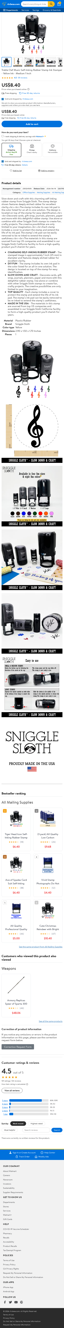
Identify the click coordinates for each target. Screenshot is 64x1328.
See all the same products (50, 1021)
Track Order (24, 1156)
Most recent (18, 1123)
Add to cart (32, 124)
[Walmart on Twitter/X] (10, 1302)
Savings (36, 10)
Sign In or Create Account (24, 1152)
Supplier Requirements (13, 1192)
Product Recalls (10, 1246)
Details (25, 165)
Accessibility (8, 1241)
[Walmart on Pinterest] (21, 1302)
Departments (12, 10)
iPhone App (8, 1287)
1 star (5, 1114)
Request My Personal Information (17, 1273)
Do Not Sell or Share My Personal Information (23, 1277)
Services (25, 10)
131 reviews (22, 78)
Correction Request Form (18, 1046)
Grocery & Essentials (52, 10)
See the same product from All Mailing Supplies (40, 946)
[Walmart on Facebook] (5, 1302)
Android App (8, 1291)
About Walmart (9, 1171)
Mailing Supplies (43, 192)
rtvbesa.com (27, 98)
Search (57, 1130)
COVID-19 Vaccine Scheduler (16, 1229)
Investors (7, 1183)
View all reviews (12, 1090)
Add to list (17, 170)
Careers (6, 1175)
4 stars (5, 1104)
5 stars (5, 1100)
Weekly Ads (43, 1156)
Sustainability (9, 1188)
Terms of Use (8, 1260)
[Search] (51, 4)
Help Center (49, 1152)
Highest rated (37, 1123)
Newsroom (8, 1179)
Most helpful (9, 1130)
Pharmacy (7, 1233)
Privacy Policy (9, 1264)
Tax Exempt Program (12, 1250)
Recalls (6, 1237)
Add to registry (47, 170)
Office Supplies (29, 192)
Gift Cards (7, 1219)
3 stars (5, 1107)
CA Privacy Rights (11, 1268)
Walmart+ (7, 1214)
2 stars (5, 1111)
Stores (6, 1206)
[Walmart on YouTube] (16, 1302)
